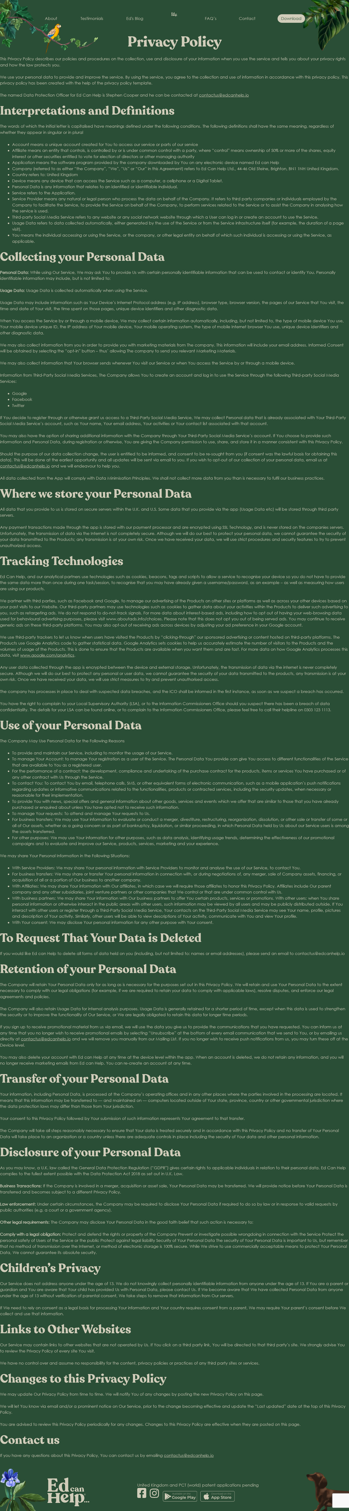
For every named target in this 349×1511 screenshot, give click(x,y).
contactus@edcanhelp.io (224, 95)
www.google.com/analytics (47, 655)
